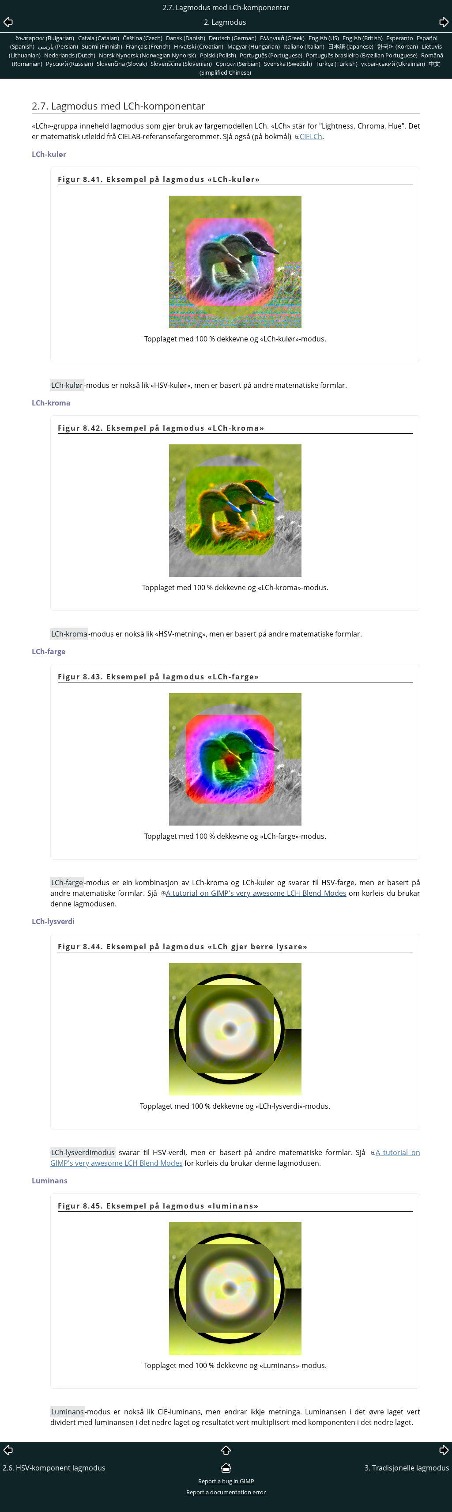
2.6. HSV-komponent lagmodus (54, 1468)
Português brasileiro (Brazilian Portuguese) (362, 55)
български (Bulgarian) (44, 38)
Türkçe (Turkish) (337, 64)
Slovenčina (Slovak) (122, 64)
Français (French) (148, 46)
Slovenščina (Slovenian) (181, 64)
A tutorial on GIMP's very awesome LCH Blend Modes (256, 893)
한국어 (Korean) (397, 46)
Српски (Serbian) (238, 64)
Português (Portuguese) (271, 55)
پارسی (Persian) (58, 46)
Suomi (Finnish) (102, 46)
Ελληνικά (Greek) (282, 38)
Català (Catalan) (98, 38)
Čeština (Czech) (142, 38)
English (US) (324, 38)
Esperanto (399, 38)
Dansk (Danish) (185, 38)
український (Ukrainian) (393, 64)
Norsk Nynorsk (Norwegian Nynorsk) (147, 55)
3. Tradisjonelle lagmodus (407, 1468)
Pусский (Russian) (69, 64)
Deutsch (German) (232, 38)
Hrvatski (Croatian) (198, 46)
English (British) (363, 38)
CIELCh (311, 136)
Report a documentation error (226, 1492)
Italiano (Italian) (303, 46)
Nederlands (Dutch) (69, 55)
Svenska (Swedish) (288, 64)
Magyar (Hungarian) (253, 46)
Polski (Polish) (218, 55)
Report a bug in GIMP (226, 1481)
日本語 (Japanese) (350, 46)
